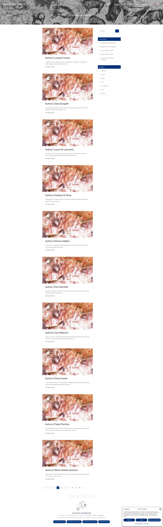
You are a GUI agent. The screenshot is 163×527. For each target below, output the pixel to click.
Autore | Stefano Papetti (107, 54)
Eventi (130, 4)
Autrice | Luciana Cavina (57, 58)
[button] (160, 509)
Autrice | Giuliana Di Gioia (58, 195)
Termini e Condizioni (139, 523)
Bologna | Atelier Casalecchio (108, 46)
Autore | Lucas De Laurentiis (59, 150)
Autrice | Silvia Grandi (56, 378)
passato (103, 93)
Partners (144, 4)
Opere (116, 4)
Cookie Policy (101, 515)
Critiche (103, 74)
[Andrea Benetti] (16, 4)
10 (79, 487)
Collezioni (123, 4)
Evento (103, 78)
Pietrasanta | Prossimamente (108, 43)
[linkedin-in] (89, 496)
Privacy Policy (146, 523)
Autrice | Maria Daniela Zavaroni (61, 470)
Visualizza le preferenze (154, 520)
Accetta (129, 520)
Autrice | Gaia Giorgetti (57, 104)
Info (151, 4)
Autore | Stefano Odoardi (107, 50)
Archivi (137, 4)
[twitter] (77, 496)
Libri (102, 89)
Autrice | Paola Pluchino (57, 424)
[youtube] (73, 496)
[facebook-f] (69, 496)
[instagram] (81, 496)
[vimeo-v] (85, 496)
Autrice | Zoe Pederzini (56, 333)
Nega (141, 520)
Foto (102, 82)
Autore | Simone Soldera (57, 241)
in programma (104, 86)
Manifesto (108, 4)
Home (101, 4)
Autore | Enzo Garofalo (56, 287)
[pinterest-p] (93, 496)
